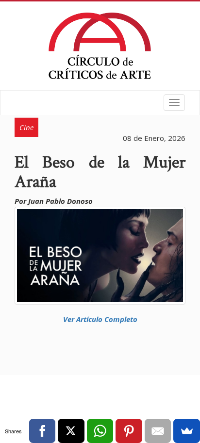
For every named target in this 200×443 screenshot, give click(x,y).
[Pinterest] (129, 431)
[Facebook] (42, 431)
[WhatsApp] (100, 431)
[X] (71, 431)
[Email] (158, 431)
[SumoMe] (186, 431)
